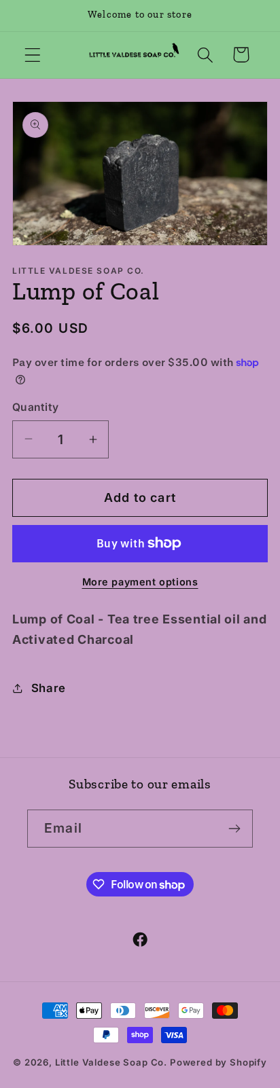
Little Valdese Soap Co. (111, 1062)
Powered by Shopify (218, 1062)
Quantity (35, 407)
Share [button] (48, 688)
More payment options (140, 581)
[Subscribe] (234, 829)
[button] (33, 55)
